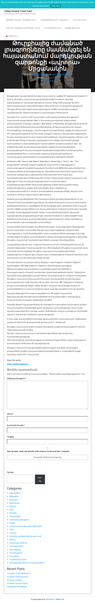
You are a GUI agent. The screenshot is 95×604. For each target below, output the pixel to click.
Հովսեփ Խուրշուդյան (17, 583)
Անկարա (13, 500)
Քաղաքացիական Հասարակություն (27, 563)
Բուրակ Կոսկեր (14, 580)
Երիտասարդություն (19, 520)
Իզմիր (12, 523)
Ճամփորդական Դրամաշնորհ (21, 20)
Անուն (10, 414)
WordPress (50, 599)
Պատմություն (16, 553)
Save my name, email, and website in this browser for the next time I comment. (38, 451)
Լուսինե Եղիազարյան (17, 577)
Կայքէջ (10, 437)
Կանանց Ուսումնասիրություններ (25, 526)
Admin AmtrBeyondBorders (61, 74)
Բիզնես (12, 506)
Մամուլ (12, 533)
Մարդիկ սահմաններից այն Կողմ (23, 28)
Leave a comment (47, 81)
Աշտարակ (14, 503)
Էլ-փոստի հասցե (16, 425)
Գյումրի (13, 513)
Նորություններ (52, 28)
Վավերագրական (17, 559)
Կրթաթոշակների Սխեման (54, 20)
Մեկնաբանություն (16, 378)
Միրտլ (12, 539)
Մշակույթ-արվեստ (18, 543)
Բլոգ (11, 510)
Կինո (11, 529)
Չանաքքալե (15, 549)
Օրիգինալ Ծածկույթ (17, 587)
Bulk (62, 599)
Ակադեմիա (14, 493)
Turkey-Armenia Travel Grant (18, 11)
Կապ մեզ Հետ (79, 20)
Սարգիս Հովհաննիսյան (18, 573)
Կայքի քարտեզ (72, 28)
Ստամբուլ (14, 556)
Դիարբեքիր (15, 516)
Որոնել (10, 472)
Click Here (56, 6)
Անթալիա (14, 496)
